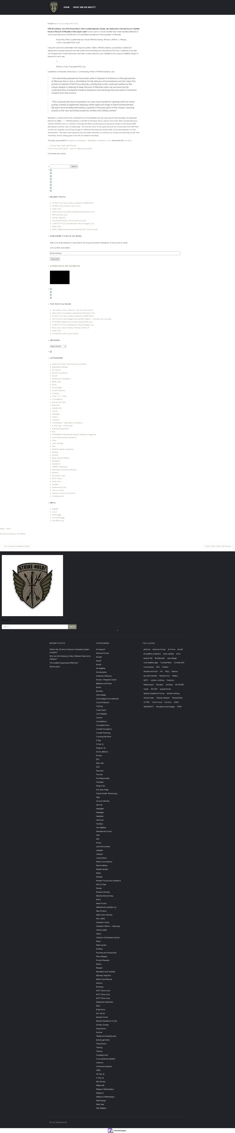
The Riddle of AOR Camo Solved (65, 334)
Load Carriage (57, 443)
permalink (128, 141)
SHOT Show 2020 (103, 991)
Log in (54, 512)
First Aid (99, 775)
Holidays (99, 824)
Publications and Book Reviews (64, 470)
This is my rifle (58, 490)
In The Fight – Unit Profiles (62, 426)
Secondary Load (58, 476)
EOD (98, 767)
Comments (58, 518)
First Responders (103, 778)
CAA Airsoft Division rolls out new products (69, 221)
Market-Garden (102, 869)
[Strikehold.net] (54, 7)
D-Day (98, 740)
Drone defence (102, 752)
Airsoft (54, 376)
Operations (56, 464)
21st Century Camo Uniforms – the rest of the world (72, 310)
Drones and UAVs (59, 402)
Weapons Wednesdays (105, 1097)
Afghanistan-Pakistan (60, 367)
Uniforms (99, 1063)
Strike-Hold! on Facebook (65, 266)
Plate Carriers (101, 945)
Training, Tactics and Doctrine (63, 493)
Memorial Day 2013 (59, 215)
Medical (55, 452)
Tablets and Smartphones (106, 1036)
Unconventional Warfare (105, 1059)
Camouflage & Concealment (107, 699)
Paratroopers (149, 685)
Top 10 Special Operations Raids (16, 546)
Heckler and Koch (151, 671)
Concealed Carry (103, 725)
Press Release (101, 956)
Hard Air (99, 805)
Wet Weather (101, 1108)
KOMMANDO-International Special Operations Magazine (74, 435)
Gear (98, 797)
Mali (53, 446)
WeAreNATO (149, 707)
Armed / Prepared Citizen (106, 680)
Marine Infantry (102, 866)
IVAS (98, 835)
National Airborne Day (104, 896)
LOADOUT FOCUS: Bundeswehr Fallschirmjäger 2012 (73, 224)
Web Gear (100, 1104)
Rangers (99, 968)
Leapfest (99, 850)
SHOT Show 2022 (103, 998)
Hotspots (71, 141)
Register (55, 509)
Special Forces (102, 1017)
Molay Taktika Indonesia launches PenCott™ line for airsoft (75, 229)
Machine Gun (164, 676)
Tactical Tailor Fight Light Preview (62, 146)
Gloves (55, 411)
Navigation (56, 461)
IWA (97, 839)
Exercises (100, 771)
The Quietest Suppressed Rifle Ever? (64, 663)
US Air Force (157, 702)
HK (161, 671)
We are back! (55, 667)
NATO (98, 900)
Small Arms (56, 481)
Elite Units (56, 405)
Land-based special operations (64, 437)
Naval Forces (101, 903)
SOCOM (154, 689)
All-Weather (100, 668)
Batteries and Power (104, 684)
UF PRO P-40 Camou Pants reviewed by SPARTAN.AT (73, 203)
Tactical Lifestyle (162, 698)
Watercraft (100, 1085)
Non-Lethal (100, 919)
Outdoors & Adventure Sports (108, 938)
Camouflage (57, 388)
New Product (101, 911)
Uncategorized (58, 496)
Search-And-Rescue (104, 979)
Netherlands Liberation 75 (106, 907)
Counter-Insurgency (104, 729)
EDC (98, 759)
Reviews (55, 473)
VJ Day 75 (100, 1078)
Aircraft (99, 657)
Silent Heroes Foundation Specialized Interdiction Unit (73, 212)
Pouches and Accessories (106, 953)
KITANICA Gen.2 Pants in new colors (66, 206)
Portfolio (99, 949)
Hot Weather (101, 828)
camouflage (172, 658)
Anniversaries (101, 672)
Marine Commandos (104, 862)
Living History (101, 858)
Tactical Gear (149, 698)
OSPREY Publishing (59, 467)
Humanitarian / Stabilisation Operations (91, 141)
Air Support (56, 370)
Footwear (100, 782)
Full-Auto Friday (102, 790)
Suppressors (101, 1029)
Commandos (149, 667)
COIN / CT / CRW (59, 396)
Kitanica (175, 671)
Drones (99, 756)
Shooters (159, 685)
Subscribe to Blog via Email (66, 236)
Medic (98, 873)
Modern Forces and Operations (108, 881)
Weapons (100, 1093)
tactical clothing (173, 693)
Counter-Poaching (103, 733)
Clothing (55, 393)
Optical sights (101, 930)
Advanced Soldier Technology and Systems (69, 364)
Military (175, 676)
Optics (98, 934)
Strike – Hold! (5, 529)
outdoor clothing (157, 680)
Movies (99, 888)
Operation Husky (102, 922)
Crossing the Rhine (103, 737)
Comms (99, 718)
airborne (147, 649)
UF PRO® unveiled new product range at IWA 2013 (72, 322)
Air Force (171, 649)
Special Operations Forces (106, 1021)
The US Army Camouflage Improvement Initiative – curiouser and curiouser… (82, 319)
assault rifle (148, 658)
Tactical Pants (177, 698)
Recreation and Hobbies (105, 972)
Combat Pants (165, 663)
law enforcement (150, 676)
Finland (165, 667)
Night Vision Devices (104, 915)
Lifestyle (99, 854)
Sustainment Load (59, 487)
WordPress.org (58, 521)
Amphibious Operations (61, 379)
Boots (54, 385)
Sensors (99, 983)
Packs (98, 941)
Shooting (99, 987)
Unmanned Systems (104, 1066)
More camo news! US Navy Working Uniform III (70, 328)
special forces (165, 689)
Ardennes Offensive (104, 676)
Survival (99, 1032)
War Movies (100, 1082)
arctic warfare (168, 654)
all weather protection (152, 654)
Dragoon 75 (100, 748)
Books (98, 687)
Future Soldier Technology (106, 793)
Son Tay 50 (100, 1013)
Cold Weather (101, 714)
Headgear (56, 414)
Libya (109, 141)
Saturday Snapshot (103, 975)
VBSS (98, 1070)
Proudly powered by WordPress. (13, 534)
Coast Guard (101, 710)
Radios (98, 964)
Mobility (55, 455)
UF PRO (147, 702)
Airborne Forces (102, 653)
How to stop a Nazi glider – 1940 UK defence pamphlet (71, 149)
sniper (146, 689)
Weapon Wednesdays (105, 1089)
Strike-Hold (73, 24)
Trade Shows (101, 1044)
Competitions (57, 399)
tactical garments (103, 1040)
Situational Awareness (104, 1002)
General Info (57, 408)
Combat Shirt (179, 663)
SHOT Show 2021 (103, 994)
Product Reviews (102, 960)
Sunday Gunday (102, 1025)
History (55, 417)
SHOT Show (57, 479)
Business (99, 691)
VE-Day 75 (100, 1074)
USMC (176, 702)
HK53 (167, 671)
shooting (169, 685)
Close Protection (58, 390)
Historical (99, 820)
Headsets (99, 816)
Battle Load (56, 382)
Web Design (101, 1101)
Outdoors (170, 680)
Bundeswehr (160, 658)
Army (178, 654)
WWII (179, 707)
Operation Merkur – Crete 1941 (108, 926)
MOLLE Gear (101, 884)
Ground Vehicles (102, 801)
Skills (98, 1006)
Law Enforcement (103, 847)
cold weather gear (151, 663)
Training (99, 1047)
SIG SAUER (179, 685)
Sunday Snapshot (59, 218)
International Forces (104, 831)
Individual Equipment (60, 429)
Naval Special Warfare (60, 458)
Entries (56, 515)
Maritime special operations (63, 449)
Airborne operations (60, 373)
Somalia (55, 484)
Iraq (53, 432)
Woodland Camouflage (165, 707)
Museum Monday (103, 892)
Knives (98, 843)
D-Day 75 (99, 744)
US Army (167, 702)
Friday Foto (56, 209)
